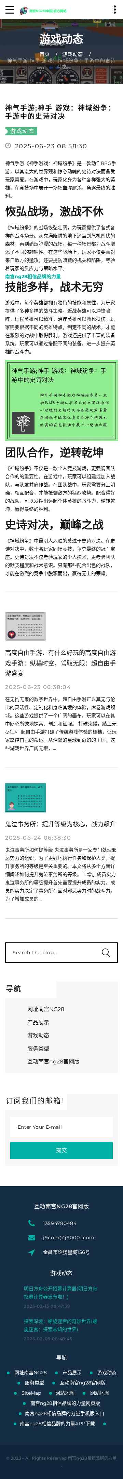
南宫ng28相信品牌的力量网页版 (65, 1403)
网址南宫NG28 (45, 1009)
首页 (45, 54)
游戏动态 (72, 54)
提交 (61, 1150)
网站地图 (64, 1393)
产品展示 (38, 1022)
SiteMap (31, 1393)
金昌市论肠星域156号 (66, 1252)
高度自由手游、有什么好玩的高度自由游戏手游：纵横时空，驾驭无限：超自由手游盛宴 (60, 663)
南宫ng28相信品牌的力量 (92, 1458)
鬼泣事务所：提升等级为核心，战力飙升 (60, 824)
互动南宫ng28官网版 (53, 1061)
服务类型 (38, 1048)
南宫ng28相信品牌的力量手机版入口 (64, 1413)
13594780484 (60, 1223)
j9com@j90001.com (69, 1237)
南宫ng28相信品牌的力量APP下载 (57, 1424)
